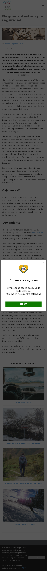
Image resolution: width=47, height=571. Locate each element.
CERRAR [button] (23, 304)
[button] (44, 262)
